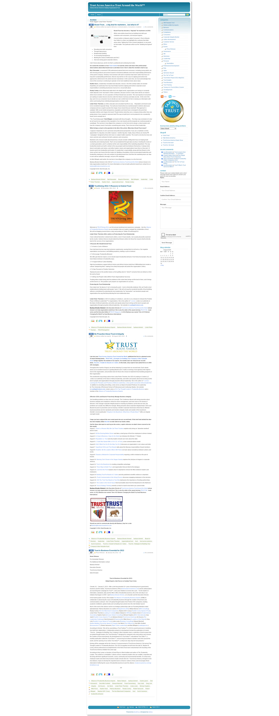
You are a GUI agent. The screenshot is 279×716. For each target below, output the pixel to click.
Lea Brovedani (167, 152)
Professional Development (171, 66)
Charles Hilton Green (169, 155)
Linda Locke (134, 686)
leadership (144, 179)
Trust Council (113, 65)
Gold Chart (166, 135)
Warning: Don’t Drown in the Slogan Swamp (110, 459)
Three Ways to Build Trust (104, 467)
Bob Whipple (135, 179)
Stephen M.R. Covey (104, 691)
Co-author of (138, 619)
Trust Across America (129, 617)
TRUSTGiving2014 (103, 330)
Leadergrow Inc (143, 625)
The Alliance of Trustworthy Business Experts (127, 597)
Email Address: (165, 186)
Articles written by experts (103, 27)
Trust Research (168, 82)
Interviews (166, 56)
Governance (167, 51)
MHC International (139, 615)
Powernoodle (118, 619)
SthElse (151, 712)
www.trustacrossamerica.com (130, 588)
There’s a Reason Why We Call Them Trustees (109, 428)
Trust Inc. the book (168, 145)
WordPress (137, 712)
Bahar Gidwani (121, 681)
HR (164, 54)
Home (92, 14)
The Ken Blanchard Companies (108, 611)
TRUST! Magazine (115, 312)
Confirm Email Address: (167, 195)
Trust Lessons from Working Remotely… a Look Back (174, 152)
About (99, 14)
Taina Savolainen (168, 158)
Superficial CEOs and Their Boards (106, 447)
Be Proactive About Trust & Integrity (109, 334)
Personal (166, 61)
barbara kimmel (138, 327)
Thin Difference (129, 623)
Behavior (114, 27)
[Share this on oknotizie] (95, 172)
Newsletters (170, 63)
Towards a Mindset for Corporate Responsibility (110, 454)
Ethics (165, 44)
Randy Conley (129, 182)
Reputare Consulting (126, 621)
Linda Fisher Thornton (113, 541)
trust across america (146, 541)
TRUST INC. (144, 310)
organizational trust (117, 182)
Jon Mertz (110, 686)
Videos (165, 92)
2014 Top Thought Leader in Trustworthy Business (130, 389)
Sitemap (131, 707)
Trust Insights (167, 80)
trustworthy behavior (97, 694)
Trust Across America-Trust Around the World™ (117, 5)
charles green (144, 681)
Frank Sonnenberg (130, 683)
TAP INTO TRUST (168, 73)
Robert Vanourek (138, 688)
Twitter (174, 96)
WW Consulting (143, 609)
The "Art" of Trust (168, 75)
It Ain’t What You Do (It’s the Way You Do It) (108, 444)
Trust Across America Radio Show (173, 140)
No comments (149, 27)
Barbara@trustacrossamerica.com (101, 525)
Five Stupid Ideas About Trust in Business (174, 156)
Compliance (167, 32)
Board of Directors (123, 179)
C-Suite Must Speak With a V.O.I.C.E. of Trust (109, 441)
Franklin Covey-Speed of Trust (141, 611)
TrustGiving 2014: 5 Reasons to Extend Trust (112, 186)
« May (162, 265)
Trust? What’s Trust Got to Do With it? (174, 165)
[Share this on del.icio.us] (110, 172)
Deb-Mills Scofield (104, 683)
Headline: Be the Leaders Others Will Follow (109, 450)
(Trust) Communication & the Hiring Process (109, 477)
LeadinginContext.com (136, 305)
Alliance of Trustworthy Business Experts (103, 327)
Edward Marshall (117, 683)
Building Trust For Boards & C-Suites (107, 474)
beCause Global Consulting (114, 615)
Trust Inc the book (168, 142)
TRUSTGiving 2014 (103, 227)
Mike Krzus (94, 688)
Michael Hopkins (145, 686)
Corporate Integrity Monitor (171, 37)
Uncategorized (167, 89)
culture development (169, 39)
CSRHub (128, 613)
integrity (93, 686)
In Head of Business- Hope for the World (108, 436)
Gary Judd (141, 683)
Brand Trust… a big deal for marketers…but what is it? (116, 25)
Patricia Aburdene (115, 688)
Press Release (100, 552)
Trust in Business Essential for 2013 (109, 550)
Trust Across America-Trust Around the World (125, 162)
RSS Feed (122, 707)
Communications (122, 27)
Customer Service (168, 42)
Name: (162, 177)
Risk (164, 68)
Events (98, 188)
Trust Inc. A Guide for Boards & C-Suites (106, 362)
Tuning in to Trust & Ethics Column (173, 87)
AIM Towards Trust (168, 22)
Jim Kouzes (101, 686)
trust (136, 541)
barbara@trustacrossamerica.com (100, 166)
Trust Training (167, 85)
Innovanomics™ (95, 625)
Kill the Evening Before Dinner (105, 433)
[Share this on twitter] (102, 172)
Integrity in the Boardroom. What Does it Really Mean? (123, 412)
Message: (163, 204)
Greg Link (149, 683)
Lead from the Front (102, 469)
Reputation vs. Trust (102, 439)
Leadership (166, 58)
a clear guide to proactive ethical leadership (138, 383)
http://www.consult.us (169, 138)
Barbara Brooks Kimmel (98, 179)
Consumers (131, 27)
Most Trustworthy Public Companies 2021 (174, 159)
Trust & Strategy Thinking (104, 485)
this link (107, 421)
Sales (165, 70)
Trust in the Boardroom (103, 464)
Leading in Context (109, 613)
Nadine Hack (106, 182)
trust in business (96, 544)
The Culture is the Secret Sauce (106, 483)
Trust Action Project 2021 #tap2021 (173, 78)
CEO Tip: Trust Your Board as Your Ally (108, 480)
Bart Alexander (111, 179)
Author (103, 623)
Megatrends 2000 (123, 609)
